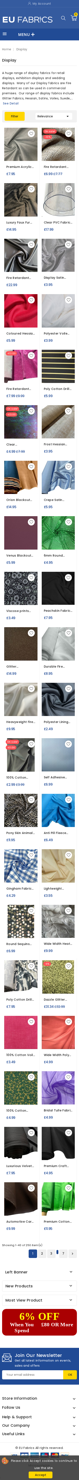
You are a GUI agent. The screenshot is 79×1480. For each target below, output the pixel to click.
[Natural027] (58, 154)
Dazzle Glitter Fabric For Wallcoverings (55, 999)
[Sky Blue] (44, 545)
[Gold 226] (54, 982)
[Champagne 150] (54, 654)
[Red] (49, 1044)
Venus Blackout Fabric (18, 555)
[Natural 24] (58, 432)
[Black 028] (9, 316)
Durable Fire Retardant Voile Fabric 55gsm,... (56, 666)
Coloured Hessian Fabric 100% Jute (20, 333)
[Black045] (32, 482)
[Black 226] (46, 982)
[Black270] (46, 1148)
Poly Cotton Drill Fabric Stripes (57, 389)
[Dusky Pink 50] (15, 1044)
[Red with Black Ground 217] (24, 926)
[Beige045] (17, 482)
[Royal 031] (65, 820)
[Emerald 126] (65, 543)
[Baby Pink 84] (17, 205)
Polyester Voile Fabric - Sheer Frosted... (56, 333)
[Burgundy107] (54, 482)
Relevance (53, 116)
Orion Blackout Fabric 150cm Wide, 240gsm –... (20, 500)
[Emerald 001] (17, 871)
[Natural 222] (58, 931)
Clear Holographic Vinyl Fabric (20, 444)
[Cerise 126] (58, 543)
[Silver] (54, 267)
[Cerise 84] (32, 205)
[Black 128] (9, 593)
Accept (40, 1475)
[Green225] (24, 987)
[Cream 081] (54, 704)
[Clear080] (58, 210)
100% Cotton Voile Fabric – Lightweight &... (20, 1055)
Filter (14, 116)
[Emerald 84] (9, 205)
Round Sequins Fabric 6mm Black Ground (20, 944)
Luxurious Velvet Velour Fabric (19, 1166)
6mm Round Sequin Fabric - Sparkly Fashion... (57, 555)
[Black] (21, 267)
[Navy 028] (24, 316)
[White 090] (60, 265)
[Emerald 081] (62, 704)
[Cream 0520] (24, 1093)
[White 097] (58, 321)
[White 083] (9, 149)
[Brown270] (62, 1148)
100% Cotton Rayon (16, 777)
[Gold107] (69, 482)
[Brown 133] (20, 654)
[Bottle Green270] (54, 1148)
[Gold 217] (17, 926)
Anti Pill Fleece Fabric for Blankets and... (55, 833)
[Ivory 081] (69, 704)
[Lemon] (62, 1044)
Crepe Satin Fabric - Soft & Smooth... (55, 500)
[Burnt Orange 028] (32, 316)
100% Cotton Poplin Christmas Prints (19, 1110)
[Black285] (46, 1204)
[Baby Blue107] (46, 482)
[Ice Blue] (25, 545)
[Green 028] (17, 316)
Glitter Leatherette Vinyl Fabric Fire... (19, 666)
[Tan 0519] (17, 1093)
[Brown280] (20, 1209)
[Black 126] (50, 543)
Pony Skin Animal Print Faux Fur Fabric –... (19, 833)
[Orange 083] (32, 149)
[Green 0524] (32, 1093)
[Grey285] (69, 1204)
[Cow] (24, 815)
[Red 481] (62, 1093)
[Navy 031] (57, 820)
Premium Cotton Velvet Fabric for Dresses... (57, 1221)
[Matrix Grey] (54, 765)
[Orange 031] (49, 820)
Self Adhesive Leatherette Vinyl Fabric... (57, 777)
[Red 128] (32, 593)
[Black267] (20, 1154)
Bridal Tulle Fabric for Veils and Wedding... (58, 1110)
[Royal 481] (54, 1093)
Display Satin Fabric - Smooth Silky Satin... (57, 278)
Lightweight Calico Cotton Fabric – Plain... (55, 888)
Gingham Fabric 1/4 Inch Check (19, 888)
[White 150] (62, 654)
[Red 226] (62, 982)
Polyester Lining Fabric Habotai (56, 722)
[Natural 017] (58, 876)
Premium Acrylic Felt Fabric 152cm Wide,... (20, 167)
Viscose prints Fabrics (17, 611)
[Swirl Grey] (62, 765)
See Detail (11, 103)
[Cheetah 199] (9, 815)
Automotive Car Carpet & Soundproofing (19, 1221)
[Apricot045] (9, 482)
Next (72, 1254)
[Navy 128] (24, 593)
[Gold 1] (20, 1044)
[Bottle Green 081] (46, 704)
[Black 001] (9, 871)
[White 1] (49, 598)
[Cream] (58, 1044)
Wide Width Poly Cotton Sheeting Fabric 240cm (57, 1055)
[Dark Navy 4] (55, 600)
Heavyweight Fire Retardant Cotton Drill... (20, 722)
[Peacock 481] (69, 1093)
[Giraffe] (32, 815)
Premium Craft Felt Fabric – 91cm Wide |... (58, 1166)
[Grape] (20, 545)
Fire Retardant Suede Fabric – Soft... (18, 389)
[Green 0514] (9, 1093)
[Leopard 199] (17, 815)
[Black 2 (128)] (17, 593)
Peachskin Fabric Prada (57, 611)
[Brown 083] (24, 149)
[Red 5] (59, 600)
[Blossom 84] (24, 205)
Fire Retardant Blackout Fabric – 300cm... (20, 278)
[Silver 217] (32, 926)
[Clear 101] (20, 432)
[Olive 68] (24, 1044)
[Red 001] (32, 871)
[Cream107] (62, 482)
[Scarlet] (16, 545)
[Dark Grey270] (69, 1148)
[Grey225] (17, 987)
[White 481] (46, 1093)
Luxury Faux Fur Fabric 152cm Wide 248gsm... (18, 222)
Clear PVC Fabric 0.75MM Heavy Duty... (57, 222)
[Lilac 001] (24, 871)
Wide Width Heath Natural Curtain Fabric (58, 944)
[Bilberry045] (24, 482)
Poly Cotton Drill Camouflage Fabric (19, 999)
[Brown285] (62, 1204)
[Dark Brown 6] (64, 600)
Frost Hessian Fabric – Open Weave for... (55, 444)
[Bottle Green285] (54, 1204)
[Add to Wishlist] (31, 133)
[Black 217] (9, 926)
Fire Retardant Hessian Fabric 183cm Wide (55, 167)
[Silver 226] (69, 982)
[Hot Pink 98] (20, 376)
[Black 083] (17, 149)
